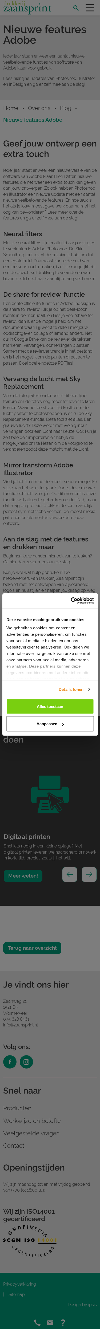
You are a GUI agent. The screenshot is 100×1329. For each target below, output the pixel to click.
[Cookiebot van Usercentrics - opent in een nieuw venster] (71, 600)
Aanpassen (47, 723)
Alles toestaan (50, 706)
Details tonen (71, 689)
